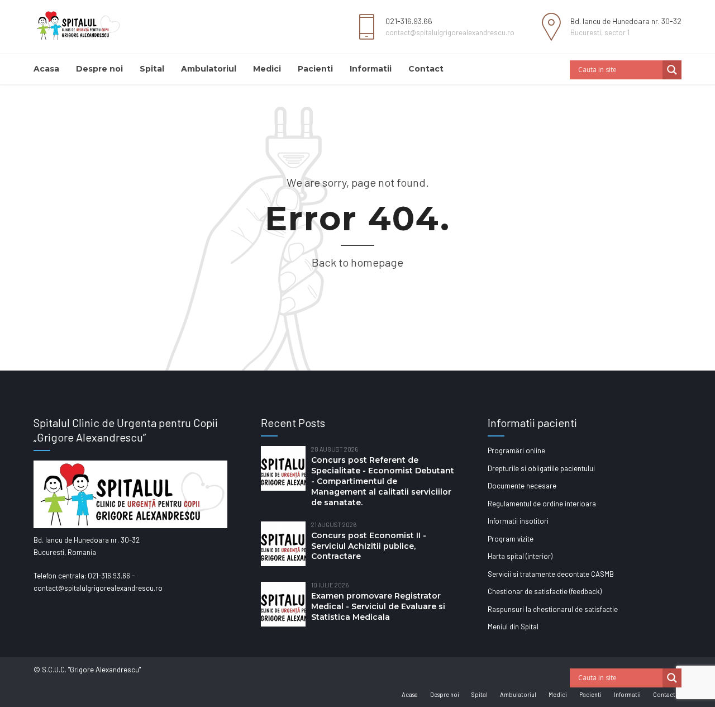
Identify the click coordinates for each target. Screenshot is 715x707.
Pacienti (315, 69)
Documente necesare (522, 485)
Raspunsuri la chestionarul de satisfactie (553, 609)
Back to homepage (357, 262)
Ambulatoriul (208, 69)
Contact (426, 69)
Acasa (46, 69)
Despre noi (99, 69)
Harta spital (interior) (520, 556)
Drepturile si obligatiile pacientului (541, 468)
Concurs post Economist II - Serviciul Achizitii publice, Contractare (368, 546)
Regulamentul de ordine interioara (542, 503)
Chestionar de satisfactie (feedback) (545, 591)
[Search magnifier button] (671, 69)
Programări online (516, 450)
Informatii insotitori (518, 520)
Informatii (371, 69)
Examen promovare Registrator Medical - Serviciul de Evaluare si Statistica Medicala (378, 606)
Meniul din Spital (513, 626)
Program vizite (510, 538)
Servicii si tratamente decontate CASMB (551, 574)
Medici (267, 69)
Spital (152, 69)
